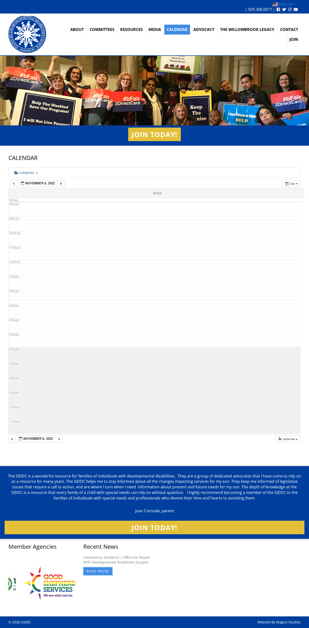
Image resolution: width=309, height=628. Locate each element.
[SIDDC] (27, 34)
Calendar (177, 29)
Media (154, 29)
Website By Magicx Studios (279, 622)
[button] (287, 439)
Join (293, 39)
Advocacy (203, 29)
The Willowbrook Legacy (247, 29)
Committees (102, 29)
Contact (289, 29)
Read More (97, 571)
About (77, 29)
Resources (131, 29)
